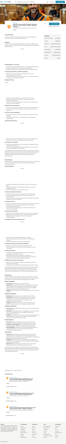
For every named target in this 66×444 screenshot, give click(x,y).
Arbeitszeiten (34, 437)
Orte (56, 429)
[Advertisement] (22, 56)
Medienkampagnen (24, 437)
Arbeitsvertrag (34, 434)
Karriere (45, 432)
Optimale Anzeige (46, 427)
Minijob (8, 383)
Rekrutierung (46, 429)
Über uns (56, 427)
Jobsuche (33, 427)
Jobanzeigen (23, 429)
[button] (47, 2)
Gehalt (33, 435)
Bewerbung (34, 432)
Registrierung (57, 426)
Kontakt (56, 437)
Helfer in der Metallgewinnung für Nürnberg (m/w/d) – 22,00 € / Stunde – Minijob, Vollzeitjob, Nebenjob (22, 379)
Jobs (15, 1)
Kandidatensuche (23, 427)
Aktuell (24, 1)
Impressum (57, 435)
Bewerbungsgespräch (47, 426)
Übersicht (22, 426)
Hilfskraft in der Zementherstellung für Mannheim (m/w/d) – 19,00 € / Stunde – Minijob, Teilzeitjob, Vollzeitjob (23, 408)
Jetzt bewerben (55, 23)
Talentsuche (19, 1)
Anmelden (52, 1)
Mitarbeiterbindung (47, 434)
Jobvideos (22, 434)
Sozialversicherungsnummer (48, 435)
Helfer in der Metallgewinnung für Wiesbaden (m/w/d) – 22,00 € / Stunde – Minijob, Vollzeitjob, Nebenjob (22, 394)
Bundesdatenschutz (58, 432)
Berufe (27, 1)
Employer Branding (24, 432)
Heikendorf (57, 41)
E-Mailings (22, 435)
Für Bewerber (32, 1)
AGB (56, 434)
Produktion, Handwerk (13, 377)
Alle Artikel (45, 437)
